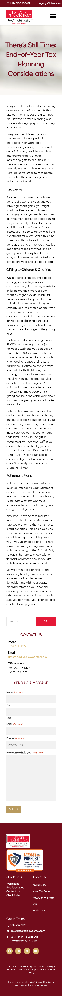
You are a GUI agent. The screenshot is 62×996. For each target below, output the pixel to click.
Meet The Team (42, 891)
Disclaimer (41, 969)
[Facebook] (9, 951)
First (8, 705)
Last (8, 718)
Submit (13, 809)
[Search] (46, 621)
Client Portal (13, 895)
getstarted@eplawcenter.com (27, 657)
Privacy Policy (26, 969)
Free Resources (15, 887)
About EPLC (39, 885)
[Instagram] (18, 951)
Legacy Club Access (49, 3)
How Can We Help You (43, 901)
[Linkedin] (27, 951)
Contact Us (13, 891)
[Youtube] (36, 951)
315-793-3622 (23, 3)
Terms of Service (36, 985)
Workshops (12, 884)
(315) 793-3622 (17, 646)
